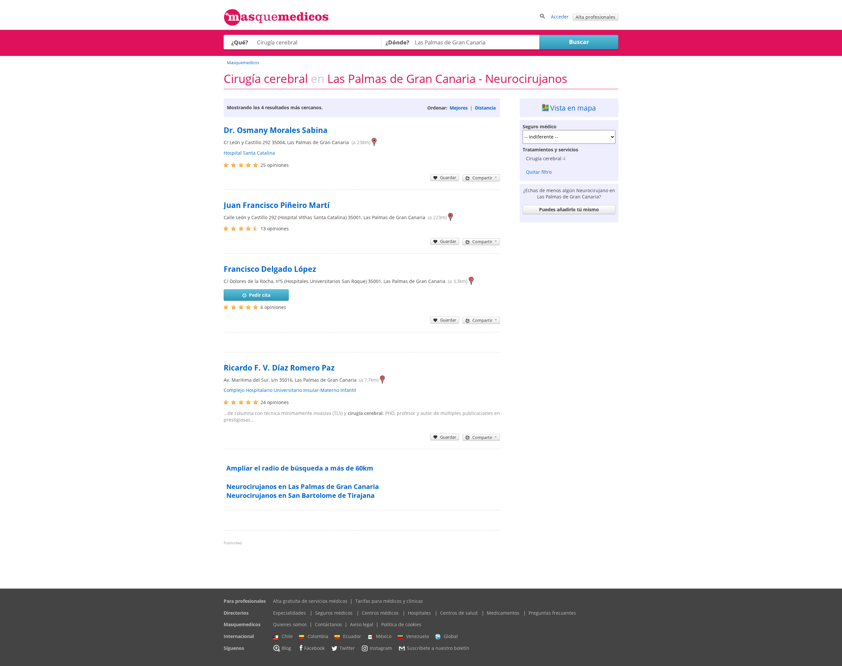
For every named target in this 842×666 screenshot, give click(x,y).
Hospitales (419, 613)
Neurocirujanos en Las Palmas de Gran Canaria (302, 486)
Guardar (448, 177)
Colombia (318, 636)
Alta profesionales (595, 17)
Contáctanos (328, 624)
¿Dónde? (397, 42)
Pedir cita (259, 295)
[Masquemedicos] (276, 24)
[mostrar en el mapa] (374, 142)
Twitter (347, 648)
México (383, 636)
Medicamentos (503, 613)
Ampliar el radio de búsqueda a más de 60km (299, 468)
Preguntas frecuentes (552, 613)
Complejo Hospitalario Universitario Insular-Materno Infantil (290, 390)
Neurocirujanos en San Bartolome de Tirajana (300, 495)
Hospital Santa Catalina (249, 153)
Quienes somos (290, 624)
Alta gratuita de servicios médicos (310, 601)
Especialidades (289, 613)
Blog (286, 648)
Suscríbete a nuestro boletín (438, 648)
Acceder (560, 16)
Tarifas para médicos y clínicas (389, 601)
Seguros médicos (334, 613)
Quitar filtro (539, 172)
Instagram (381, 648)
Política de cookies (401, 624)
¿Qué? (239, 42)
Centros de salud (459, 613)
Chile (287, 636)
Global (451, 636)
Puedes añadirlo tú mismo (569, 209)
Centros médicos (380, 613)
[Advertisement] (569, 324)
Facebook (314, 648)
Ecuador (352, 636)
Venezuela (417, 636)
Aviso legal (361, 624)
